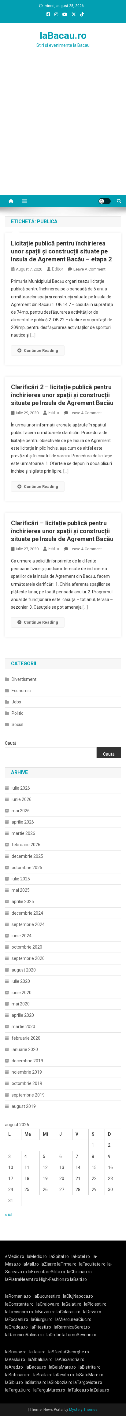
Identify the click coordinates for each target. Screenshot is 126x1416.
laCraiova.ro (47, 1304)
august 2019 (24, 1106)
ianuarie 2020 (25, 1049)
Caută (11, 743)
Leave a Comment (89, 269)
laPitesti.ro (41, 1327)
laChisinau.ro (79, 1271)
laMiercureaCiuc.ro (73, 1319)
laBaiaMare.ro (62, 1367)
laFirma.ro (66, 1264)
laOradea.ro (16, 1327)
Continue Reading (41, 350)
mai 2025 (21, 890)
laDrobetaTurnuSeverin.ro (71, 1334)
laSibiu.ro (14, 1382)
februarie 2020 (26, 1038)
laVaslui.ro (16, 1359)
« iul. (9, 1214)
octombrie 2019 (27, 1083)
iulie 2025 (21, 878)
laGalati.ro (71, 1304)
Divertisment (24, 679)
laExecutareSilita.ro (46, 1271)
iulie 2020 (21, 981)
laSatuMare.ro (89, 1374)
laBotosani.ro (18, 1374)
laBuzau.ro (46, 1311)
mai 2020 (21, 1003)
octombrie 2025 (27, 867)
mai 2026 (21, 810)
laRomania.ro (18, 1296)
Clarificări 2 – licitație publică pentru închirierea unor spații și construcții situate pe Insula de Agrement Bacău (62, 395)
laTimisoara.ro (19, 1311)
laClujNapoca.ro (78, 1296)
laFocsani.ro (16, 1319)
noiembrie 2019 (27, 1072)
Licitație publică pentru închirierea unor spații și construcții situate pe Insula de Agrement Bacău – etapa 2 (61, 251)
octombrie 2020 (27, 947)
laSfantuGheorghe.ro (68, 1351)
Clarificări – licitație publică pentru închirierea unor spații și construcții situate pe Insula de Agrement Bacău (62, 531)
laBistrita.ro (90, 1367)
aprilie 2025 (23, 901)
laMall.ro (31, 1264)
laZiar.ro (49, 1264)
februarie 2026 (26, 844)
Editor (57, 269)
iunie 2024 (21, 935)
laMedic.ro (37, 1256)
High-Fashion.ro (54, 1279)
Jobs (16, 701)
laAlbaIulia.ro (40, 1359)
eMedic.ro (14, 1256)
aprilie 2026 (23, 822)
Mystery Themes (83, 1409)
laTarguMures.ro (49, 1390)
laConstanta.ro (19, 1304)
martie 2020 (23, 1026)
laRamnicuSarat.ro (72, 1327)
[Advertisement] (63, 129)
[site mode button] (104, 201)
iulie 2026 (21, 788)
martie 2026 (23, 833)
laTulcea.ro (79, 1390)
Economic (21, 690)
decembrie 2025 (27, 856)
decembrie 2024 (27, 913)
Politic (17, 713)
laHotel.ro (81, 1256)
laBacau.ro (63, 35)
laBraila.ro (43, 1374)
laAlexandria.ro (69, 1359)
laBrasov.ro (16, 1351)
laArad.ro (14, 1367)
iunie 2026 (21, 799)
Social (17, 724)
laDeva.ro (92, 1311)
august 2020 (24, 970)
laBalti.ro (78, 1279)
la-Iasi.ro (37, 1351)
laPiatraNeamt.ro (21, 1279)
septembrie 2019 (28, 1095)
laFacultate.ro (92, 1264)
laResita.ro (64, 1374)
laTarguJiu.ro (19, 1390)
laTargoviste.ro (87, 1382)
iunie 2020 (21, 992)
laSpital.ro (59, 1256)
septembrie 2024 (28, 924)
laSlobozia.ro (59, 1382)
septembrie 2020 (28, 958)
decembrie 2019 (27, 1060)
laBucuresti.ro (47, 1296)
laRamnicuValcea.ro (24, 1334)
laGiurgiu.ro (43, 1319)
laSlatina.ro (35, 1382)
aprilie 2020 (23, 1015)
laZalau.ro (99, 1390)
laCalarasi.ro (68, 1311)
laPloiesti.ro (95, 1304)
